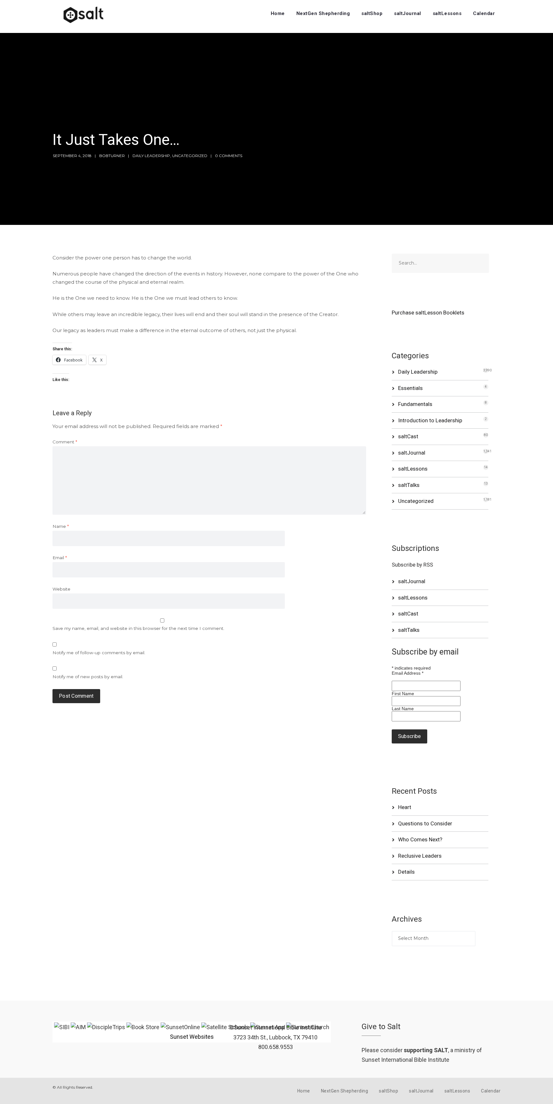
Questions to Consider (425, 823)
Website (61, 589)
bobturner (112, 155)
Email (59, 557)
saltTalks (409, 485)
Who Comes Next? (420, 839)
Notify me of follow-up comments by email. (98, 652)
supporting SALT (426, 1050)
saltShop (371, 13)
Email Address (407, 673)
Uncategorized (189, 155)
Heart (404, 807)
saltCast (408, 436)
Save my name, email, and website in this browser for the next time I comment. (138, 628)
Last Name (403, 708)
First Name (403, 693)
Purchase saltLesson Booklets (428, 312)
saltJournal (407, 13)
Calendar (484, 13)
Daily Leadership (151, 155)
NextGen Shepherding (323, 13)
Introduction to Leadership (430, 420)
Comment (64, 441)
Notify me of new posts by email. (87, 676)
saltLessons (447, 13)
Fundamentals (415, 404)
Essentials (410, 388)
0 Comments (228, 155)
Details (406, 872)
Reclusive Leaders (420, 856)
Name (60, 526)
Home (278, 13)
